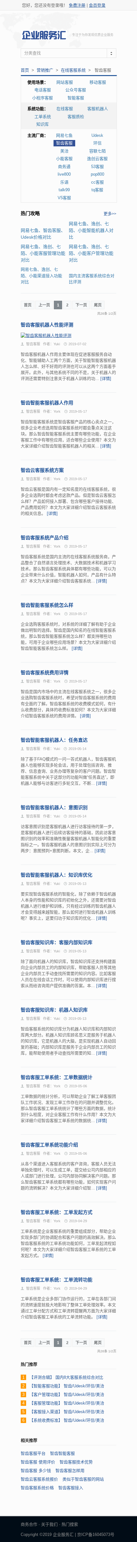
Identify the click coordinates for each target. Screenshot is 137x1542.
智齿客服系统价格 (37, 1487)
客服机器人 (97, 108)
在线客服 (64, 108)
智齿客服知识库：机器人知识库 (54, 1010)
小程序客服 (42, 97)
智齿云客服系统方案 (42, 470)
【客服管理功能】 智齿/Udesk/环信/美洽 (66, 1403)
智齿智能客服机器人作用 (47, 402)
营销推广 (45, 70)
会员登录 (97, 5)
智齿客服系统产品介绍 (44, 537)
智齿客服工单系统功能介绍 (49, 1144)
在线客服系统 (73, 70)
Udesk (97, 135)
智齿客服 (64, 143)
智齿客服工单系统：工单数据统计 (56, 1077)
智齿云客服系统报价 (39, 1479)
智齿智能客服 (62, 1453)
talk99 (64, 189)
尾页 (98, 305)
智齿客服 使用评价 (38, 1462)
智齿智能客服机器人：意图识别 (54, 807)
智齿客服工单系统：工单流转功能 (56, 1279)
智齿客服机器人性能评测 (47, 324)
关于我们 (49, 1524)
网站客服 (64, 82)
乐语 (64, 182)
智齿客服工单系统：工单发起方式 (56, 1212)
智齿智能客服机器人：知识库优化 (56, 875)
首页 (25, 70)
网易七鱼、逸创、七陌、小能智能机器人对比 (91, 230)
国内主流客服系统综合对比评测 (91, 278)
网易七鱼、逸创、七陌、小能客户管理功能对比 (91, 253)
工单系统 (42, 116)
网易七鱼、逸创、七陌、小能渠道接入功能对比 (41, 275)
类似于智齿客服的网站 (83, 1479)
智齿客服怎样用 (69, 1470)
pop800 (97, 174)
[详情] (105, 378)
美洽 (64, 151)
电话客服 (42, 90)
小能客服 (64, 158)
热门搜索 (69, 1524)
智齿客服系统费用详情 (44, 672)
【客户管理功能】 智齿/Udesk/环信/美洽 (66, 1394)
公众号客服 (75, 90)
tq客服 (97, 189)
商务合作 (29, 1524)
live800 (64, 174)
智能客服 (76, 97)
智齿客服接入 (70, 1487)
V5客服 (64, 197)
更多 (110, 213)
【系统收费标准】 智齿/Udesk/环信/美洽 (66, 1420)
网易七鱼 (64, 135)
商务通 (64, 166)
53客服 (97, 166)
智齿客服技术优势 (76, 1462)
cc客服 (97, 182)
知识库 (42, 124)
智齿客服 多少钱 (36, 1470)
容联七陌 (97, 151)
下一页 (81, 305)
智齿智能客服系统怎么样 (47, 605)
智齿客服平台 (33, 1453)
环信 (97, 143)
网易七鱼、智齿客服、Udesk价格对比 (43, 234)
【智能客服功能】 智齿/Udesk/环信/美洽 (66, 1386)
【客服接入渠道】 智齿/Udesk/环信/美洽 (66, 1411)
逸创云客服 (97, 158)
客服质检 (76, 116)
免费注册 (77, 5)
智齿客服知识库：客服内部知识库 (56, 942)
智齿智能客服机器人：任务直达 (54, 740)
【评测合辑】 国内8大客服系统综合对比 (66, 1377)
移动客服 (98, 82)
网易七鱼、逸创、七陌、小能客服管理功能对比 (43, 253)
